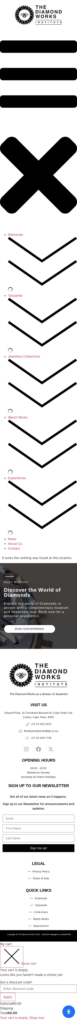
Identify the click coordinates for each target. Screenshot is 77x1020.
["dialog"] (38, 981)
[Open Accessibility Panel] (68, 1011)
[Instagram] (26, 749)
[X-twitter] (51, 749)
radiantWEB (66, 934)
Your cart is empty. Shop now (22, 1018)
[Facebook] (38, 749)
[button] (38, 131)
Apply (7, 997)
